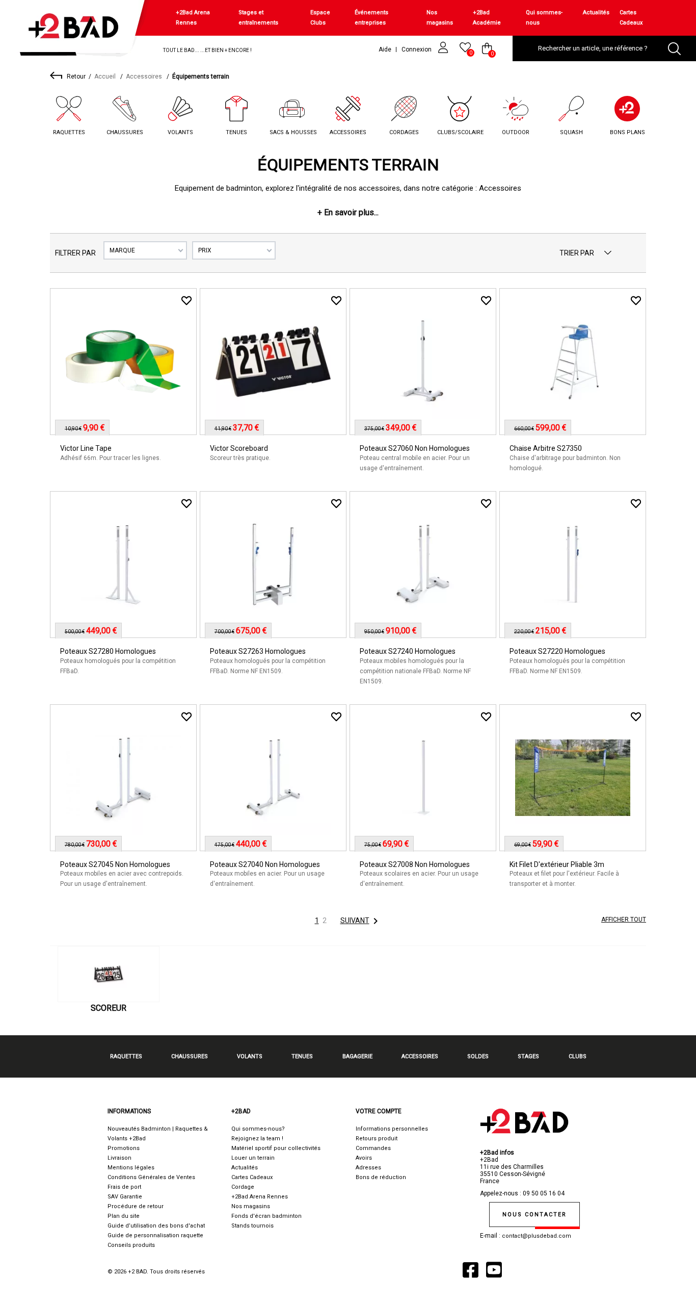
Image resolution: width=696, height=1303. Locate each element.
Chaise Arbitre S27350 (546, 448)
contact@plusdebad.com (536, 1236)
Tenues (236, 132)
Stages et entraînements (258, 17)
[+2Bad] (78, 30)
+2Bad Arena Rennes (193, 17)
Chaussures (124, 132)
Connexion (417, 49)
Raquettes (69, 132)
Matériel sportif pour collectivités (275, 1148)
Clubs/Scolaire (460, 132)
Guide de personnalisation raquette (155, 1235)
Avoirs (364, 1158)
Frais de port (124, 1187)
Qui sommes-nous (544, 17)
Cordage (242, 1187)
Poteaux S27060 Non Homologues (415, 448)
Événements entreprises (371, 17)
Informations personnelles (392, 1129)
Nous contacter (534, 1214)
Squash (571, 132)
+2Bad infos (497, 1152)
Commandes (373, 1148)
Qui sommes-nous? (258, 1129)
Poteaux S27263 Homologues (258, 651)
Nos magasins (439, 17)
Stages (528, 1056)
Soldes (478, 1056)
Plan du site (124, 1216)
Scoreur (108, 1008)
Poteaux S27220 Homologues (557, 651)
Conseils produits (131, 1245)
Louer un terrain (253, 1158)
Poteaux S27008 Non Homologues (415, 864)
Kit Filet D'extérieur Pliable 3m (557, 864)
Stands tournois (252, 1225)
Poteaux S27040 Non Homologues (265, 864)
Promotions (124, 1148)
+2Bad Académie (487, 17)
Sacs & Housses (293, 132)
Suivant (361, 921)
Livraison (119, 1158)
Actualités (596, 12)
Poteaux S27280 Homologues (108, 651)
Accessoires (348, 132)
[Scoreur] (108, 974)
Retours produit (376, 1138)
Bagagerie (357, 1056)
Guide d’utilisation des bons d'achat (156, 1225)
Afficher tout (623, 919)
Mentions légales (131, 1167)
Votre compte (378, 1111)
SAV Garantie (125, 1196)
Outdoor (515, 132)
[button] (348, 212)
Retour (76, 76)
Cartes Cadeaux (631, 17)
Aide (385, 49)
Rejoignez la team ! (257, 1138)
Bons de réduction (381, 1177)
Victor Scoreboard (239, 448)
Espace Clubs (320, 17)
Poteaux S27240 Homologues (408, 651)
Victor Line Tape (86, 448)
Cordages (404, 132)
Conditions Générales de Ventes (151, 1177)
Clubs (577, 1056)
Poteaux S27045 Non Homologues (115, 864)
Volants (180, 132)
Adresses (368, 1167)
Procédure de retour (136, 1206)
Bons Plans (627, 132)
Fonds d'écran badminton (266, 1216)
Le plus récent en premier (608, 253)
